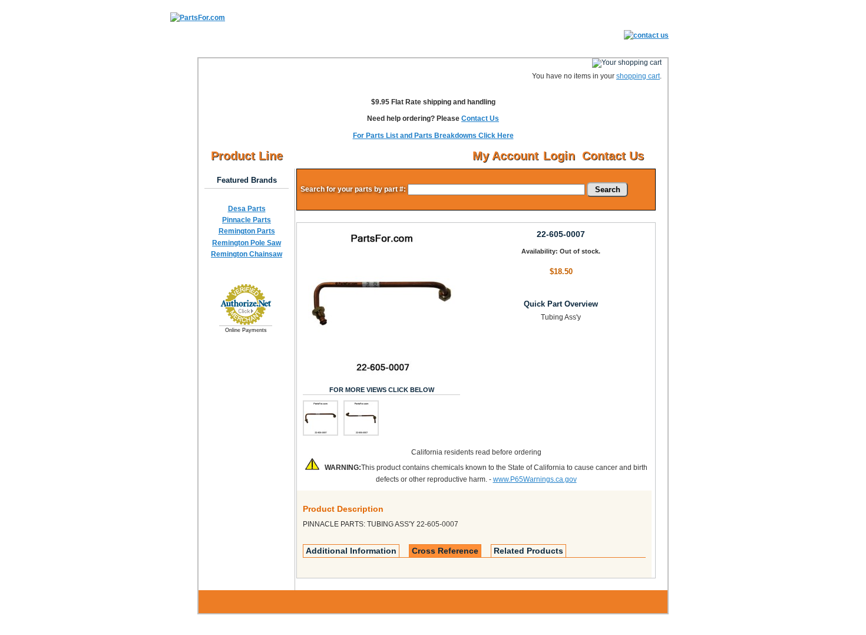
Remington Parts (247, 231)
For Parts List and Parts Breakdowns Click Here (433, 135)
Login (559, 155)
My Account (505, 155)
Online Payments (246, 330)
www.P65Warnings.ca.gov (535, 479)
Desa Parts (247, 209)
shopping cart (638, 76)
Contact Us (480, 118)
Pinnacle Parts (246, 220)
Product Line (247, 155)
